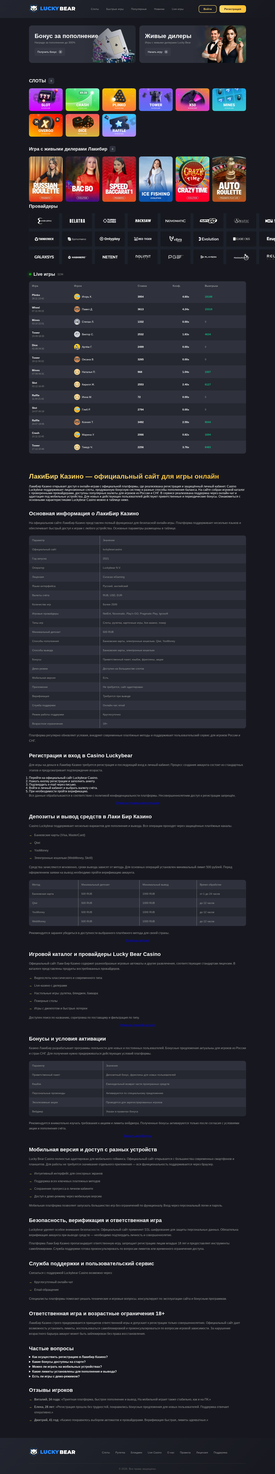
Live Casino (155, 1452)
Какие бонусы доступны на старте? (59, 1361)
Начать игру (155, 51)
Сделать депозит (137, 940)
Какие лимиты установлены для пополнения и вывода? (74, 1371)
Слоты (95, 8)
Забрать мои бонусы (137, 1135)
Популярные (139, 8)
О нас (170, 1452)
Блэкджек (136, 1452)
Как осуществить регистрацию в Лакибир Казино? (70, 1357)
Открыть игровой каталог (137, 1025)
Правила (185, 1452)
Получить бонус (47, 51)
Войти (208, 8)
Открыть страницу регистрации (137, 802)
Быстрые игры (115, 8)
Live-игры (178, 8)
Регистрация (232, 8)
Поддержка (220, 1452)
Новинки (159, 8)
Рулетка (120, 1452)
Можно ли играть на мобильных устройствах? (67, 1366)
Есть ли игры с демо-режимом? (56, 1376)
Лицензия (202, 1452)
